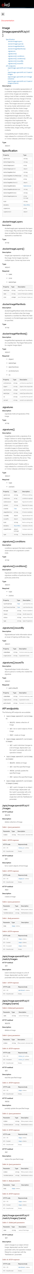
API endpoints (11, 66)
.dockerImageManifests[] (16, 49)
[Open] (2, 14)
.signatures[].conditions (16, 56)
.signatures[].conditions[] (16, 59)
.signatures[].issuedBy (15, 61)
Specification (10, 39)
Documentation (7, 20)
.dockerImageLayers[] (15, 44)
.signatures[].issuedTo (15, 64)
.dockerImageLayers (15, 41)
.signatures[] (12, 54)
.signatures (12, 51)
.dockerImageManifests (16, 46)
